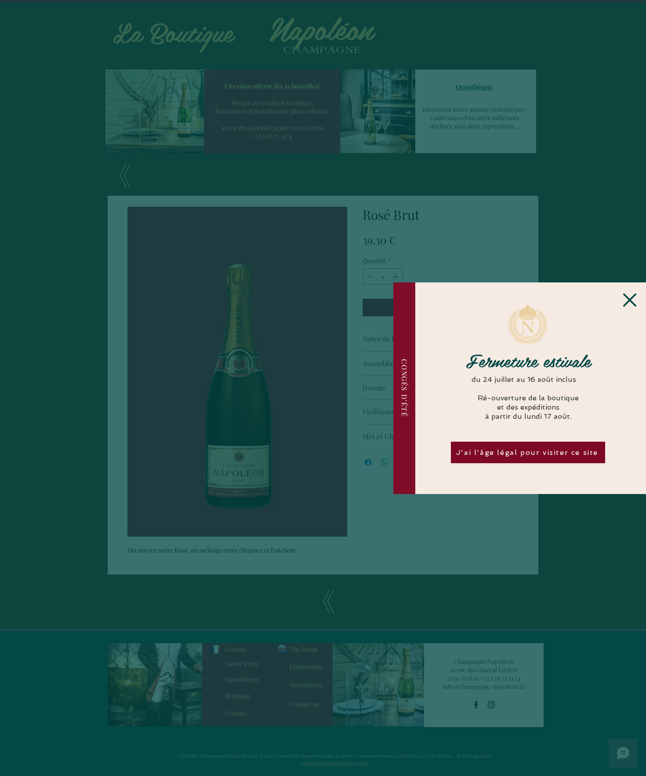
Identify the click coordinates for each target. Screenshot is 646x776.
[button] (629, 300)
